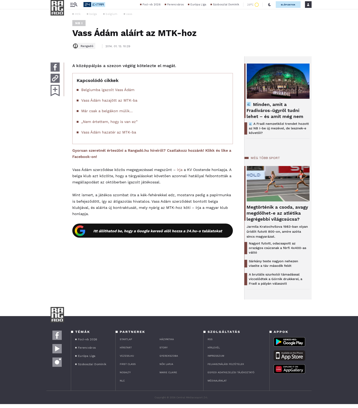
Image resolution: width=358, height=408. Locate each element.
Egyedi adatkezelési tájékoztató (231, 372)
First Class (128, 364)
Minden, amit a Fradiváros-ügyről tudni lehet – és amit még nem (275, 110)
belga (93, 14)
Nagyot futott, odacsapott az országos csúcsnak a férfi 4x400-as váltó (277, 247)
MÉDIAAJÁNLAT (217, 380)
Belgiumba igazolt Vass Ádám (107, 90)
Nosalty (125, 372)
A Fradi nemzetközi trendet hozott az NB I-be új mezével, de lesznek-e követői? (279, 128)
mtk (78, 14)
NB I (79, 23)
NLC (122, 380)
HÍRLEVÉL (214, 347)
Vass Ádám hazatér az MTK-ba (108, 132)
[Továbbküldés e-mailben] (55, 78)
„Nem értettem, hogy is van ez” (109, 121)
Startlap (126, 339)
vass (129, 14)
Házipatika (167, 339)
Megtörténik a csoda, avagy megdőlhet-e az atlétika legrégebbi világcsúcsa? (277, 213)
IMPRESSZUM (216, 355)
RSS (210, 339)
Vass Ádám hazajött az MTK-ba (109, 100)
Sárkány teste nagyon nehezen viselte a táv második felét (273, 263)
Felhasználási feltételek (226, 364)
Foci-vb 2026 (152, 4)
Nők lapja (166, 364)
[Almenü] (73, 4)
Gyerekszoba (169, 355)
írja (180, 169)
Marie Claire (168, 372)
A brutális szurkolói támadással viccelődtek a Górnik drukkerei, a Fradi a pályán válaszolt (275, 278)
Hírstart (126, 347)
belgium (111, 14)
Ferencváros (175, 4)
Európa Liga (198, 4)
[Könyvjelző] (55, 90)
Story (164, 347)
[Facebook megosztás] (55, 67)
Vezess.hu (127, 355)
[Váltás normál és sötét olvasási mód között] (269, 4)
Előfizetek (288, 5)
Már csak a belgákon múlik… (107, 111)
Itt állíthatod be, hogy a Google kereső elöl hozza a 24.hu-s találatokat (157, 231)
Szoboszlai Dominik (226, 4)
